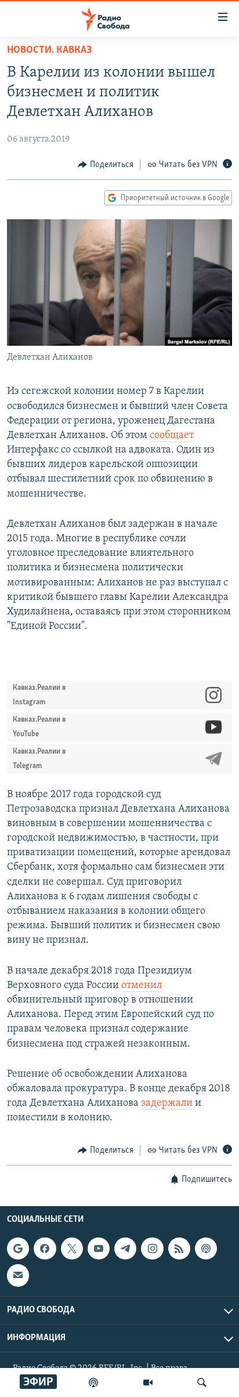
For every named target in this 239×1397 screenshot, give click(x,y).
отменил (141, 985)
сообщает (172, 435)
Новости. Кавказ (49, 50)
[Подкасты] (206, 1248)
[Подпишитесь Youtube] (99, 1248)
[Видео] (148, 1382)
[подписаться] (18, 1275)
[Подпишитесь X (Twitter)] (72, 1248)
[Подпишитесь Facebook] (45, 1248)
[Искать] (201, 1382)
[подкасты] (93, 1382)
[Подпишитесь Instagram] (152, 1248)
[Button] (105, 164)
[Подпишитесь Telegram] (125, 1248)
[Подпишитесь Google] (18, 1248)
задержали (167, 1103)
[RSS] (179, 1248)
